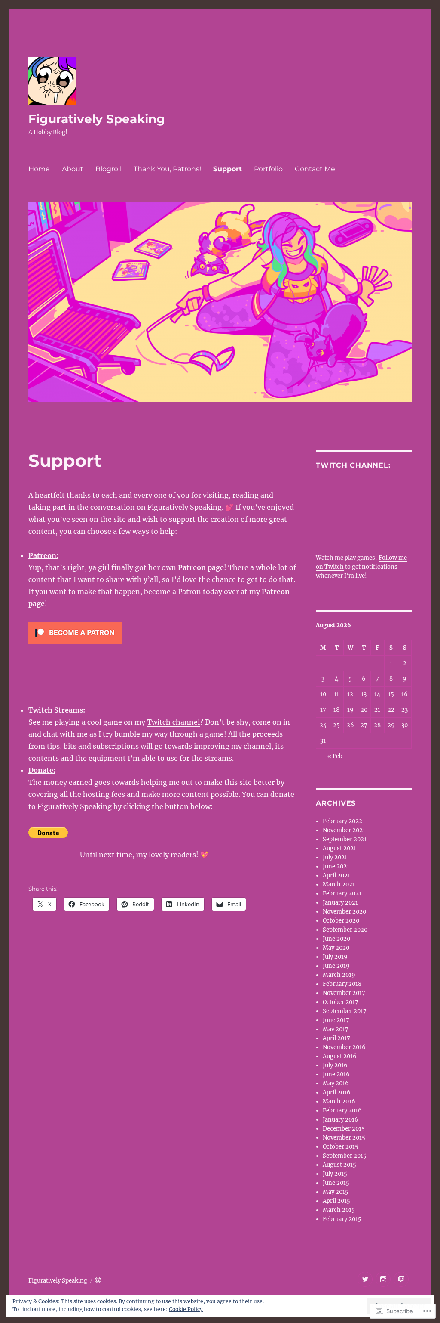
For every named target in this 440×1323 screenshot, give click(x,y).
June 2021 (336, 866)
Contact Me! (316, 169)
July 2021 (335, 857)
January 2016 (340, 1119)
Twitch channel (173, 722)
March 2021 (339, 884)
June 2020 (336, 938)
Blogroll (108, 169)
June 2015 (336, 1183)
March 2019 (339, 975)
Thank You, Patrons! (167, 169)
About (72, 169)
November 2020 (344, 911)
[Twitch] (401, 1279)
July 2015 (335, 1173)
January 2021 (340, 902)
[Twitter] (365, 1279)
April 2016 (337, 1092)
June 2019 (336, 966)
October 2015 (340, 1146)
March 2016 (339, 1101)
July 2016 (335, 1065)
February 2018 (342, 984)
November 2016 (344, 1047)
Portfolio (268, 169)
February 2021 (342, 893)
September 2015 (345, 1155)
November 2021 (344, 830)
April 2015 (336, 1201)
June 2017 (336, 1020)
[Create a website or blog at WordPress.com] (98, 1280)
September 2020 (345, 929)
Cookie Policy (186, 1309)
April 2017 (336, 1038)
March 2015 (339, 1210)
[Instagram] (383, 1279)
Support (227, 169)
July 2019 (335, 956)
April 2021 (336, 875)
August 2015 (339, 1164)
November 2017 (344, 993)
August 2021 (339, 848)
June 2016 (336, 1074)
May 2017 (335, 1029)
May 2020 (336, 947)
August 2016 (340, 1056)
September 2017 (345, 1011)
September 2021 (345, 839)
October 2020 (341, 920)
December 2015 (344, 1128)
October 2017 (340, 1002)
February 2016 (342, 1110)
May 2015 (335, 1192)
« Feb (334, 756)
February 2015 (342, 1219)
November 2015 (344, 1137)
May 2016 (336, 1083)
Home (39, 169)
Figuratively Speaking (96, 119)
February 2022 (342, 821)
